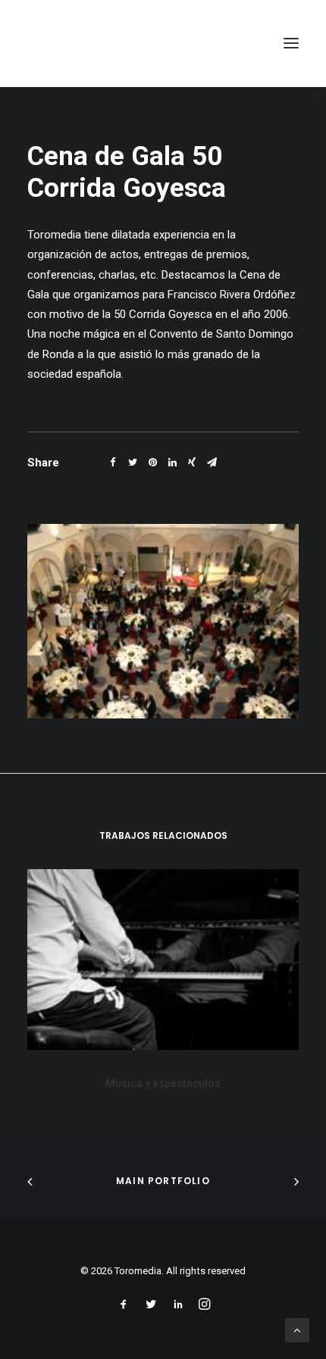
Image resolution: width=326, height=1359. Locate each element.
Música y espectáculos (163, 1083)
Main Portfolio (163, 1180)
